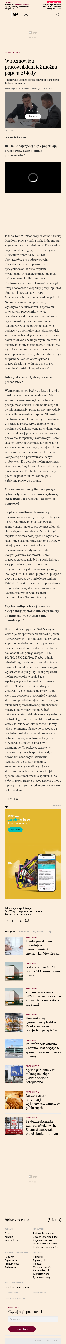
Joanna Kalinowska (15, 137)
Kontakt (9, 1237)
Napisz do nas (12, 1240)
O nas (8, 1233)
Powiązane (10, 931)
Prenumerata (12, 1263)
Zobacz (33, 116)
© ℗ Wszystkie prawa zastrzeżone (23, 911)
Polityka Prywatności (44, 1233)
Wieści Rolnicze (41, 1274)
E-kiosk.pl (38, 1257)
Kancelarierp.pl (41, 1270)
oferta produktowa (15, 1298)
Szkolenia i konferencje (17, 1287)
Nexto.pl (37, 1263)
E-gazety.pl (39, 1260)
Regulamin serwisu (43, 1240)
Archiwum (10, 1267)
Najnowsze (38, 931)
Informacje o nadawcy (45, 1243)
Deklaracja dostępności (45, 1247)
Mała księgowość (42, 1267)
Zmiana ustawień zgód (45, 1237)
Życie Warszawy (41, 1277)
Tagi (49, 931)
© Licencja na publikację (18, 908)
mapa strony (11, 1293)
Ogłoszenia (11, 1260)
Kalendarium (39, 1293)
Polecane (24, 931)
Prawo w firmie (13, 53)
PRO (25, 14)
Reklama (9, 1257)
